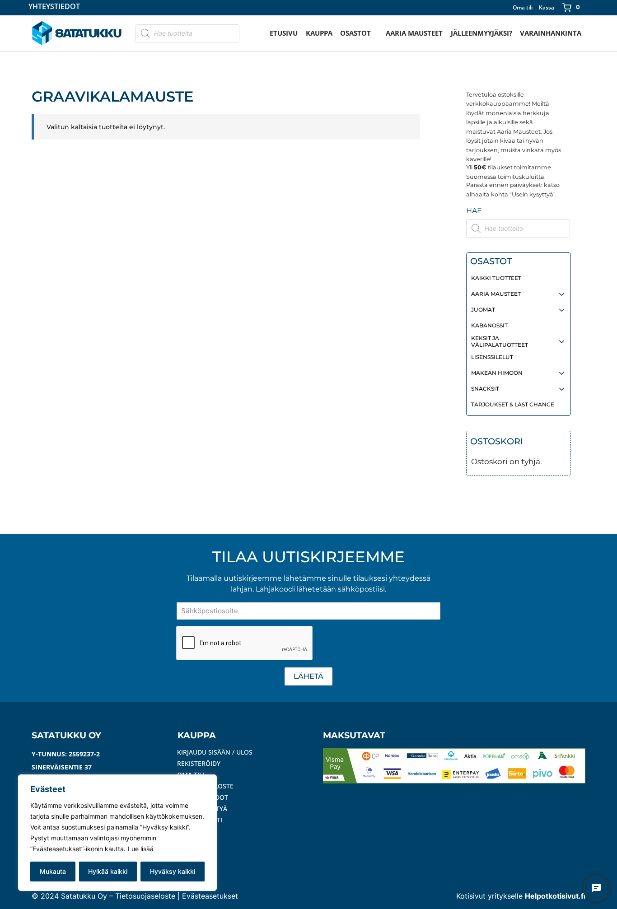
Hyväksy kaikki (172, 871)
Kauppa (319, 32)
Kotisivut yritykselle (520, 895)
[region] (117, 832)
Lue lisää (141, 849)
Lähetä (308, 676)
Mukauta (53, 871)
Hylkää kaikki (107, 871)
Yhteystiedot (54, 7)
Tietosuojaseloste (145, 895)
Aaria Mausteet (414, 32)
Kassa (546, 7)
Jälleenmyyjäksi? (481, 32)
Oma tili (523, 7)
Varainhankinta (550, 32)
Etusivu (284, 32)
